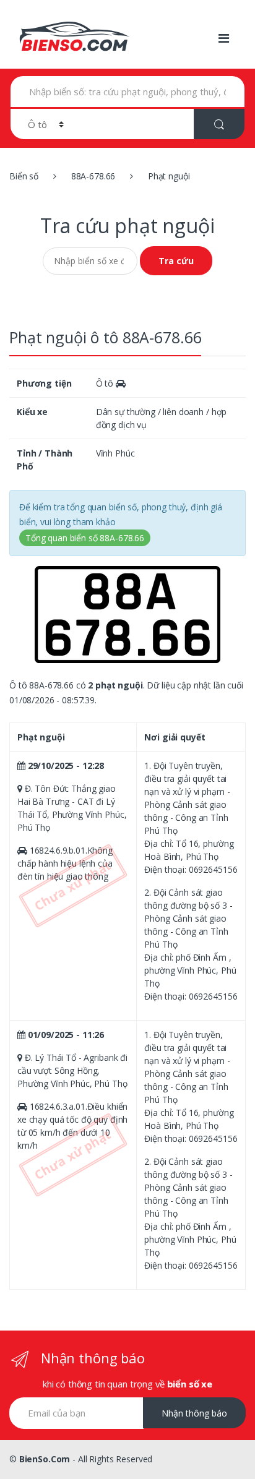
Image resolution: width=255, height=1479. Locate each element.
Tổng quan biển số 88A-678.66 (84, 538)
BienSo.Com (45, 1459)
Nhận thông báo (194, 1413)
